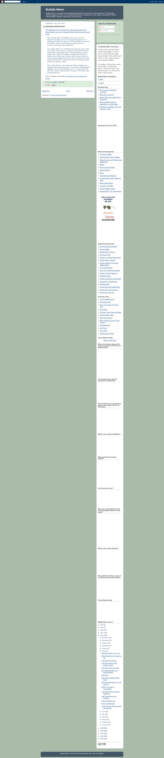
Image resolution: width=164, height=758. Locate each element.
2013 (102, 627)
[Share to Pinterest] (55, 85)
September (105, 646)
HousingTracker (105, 170)
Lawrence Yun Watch (106, 186)
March (104, 719)
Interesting (105, 675)
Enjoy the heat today (108, 703)
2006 (102, 736)
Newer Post (46, 91)
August (104, 648)
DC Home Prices (105, 255)
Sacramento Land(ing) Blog (108, 281)
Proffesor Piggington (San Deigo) (110, 279)
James (55, 82)
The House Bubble (106, 154)
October (105, 643)
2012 (102, 630)
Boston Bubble (104, 249)
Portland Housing (105, 276)
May (103, 714)
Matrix (102, 173)
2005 (102, 739)
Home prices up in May (109, 661)
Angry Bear (103, 331)
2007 (102, 733)
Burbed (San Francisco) (107, 252)
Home (68, 91)
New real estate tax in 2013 (110, 668)
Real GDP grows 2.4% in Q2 (111, 653)
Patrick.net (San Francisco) (108, 273)
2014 (102, 625)
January (105, 725)
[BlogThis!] (49, 85)
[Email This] (46, 85)
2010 (102, 635)
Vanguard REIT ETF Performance (110, 191)
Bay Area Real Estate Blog (108, 246)
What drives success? (107, 95)
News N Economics (106, 318)
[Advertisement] (108, 117)
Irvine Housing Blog (106, 268)
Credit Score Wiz (105, 302)
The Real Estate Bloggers (108, 176)
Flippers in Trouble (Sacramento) (110, 257)
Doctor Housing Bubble (107, 167)
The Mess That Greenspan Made (110, 312)
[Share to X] (51, 85)
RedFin (102, 165)
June (104, 711)
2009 (102, 728)
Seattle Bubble (104, 284)
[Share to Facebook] (53, 85)
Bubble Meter (55, 9)
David (101, 79)
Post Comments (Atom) (58, 95)
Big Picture (103, 328)
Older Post (89, 91)
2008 (102, 731)
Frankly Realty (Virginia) (107, 260)
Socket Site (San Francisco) (109, 290)
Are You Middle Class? (107, 299)
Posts (103, 27)
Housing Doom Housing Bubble (110, 157)
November (105, 640)
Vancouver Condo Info (107, 292)
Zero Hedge (103, 309)
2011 (102, 633)
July (103, 651)
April (103, 717)
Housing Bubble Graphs (107, 189)
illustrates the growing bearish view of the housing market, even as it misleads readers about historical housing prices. (68, 32)
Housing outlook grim (108, 701)
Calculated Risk (105, 325)
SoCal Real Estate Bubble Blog (110, 287)
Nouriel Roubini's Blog (107, 315)
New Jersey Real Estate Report (110, 270)
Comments (104, 30)
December (105, 638)
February (105, 722)
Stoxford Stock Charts (107, 333)
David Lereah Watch (106, 183)
